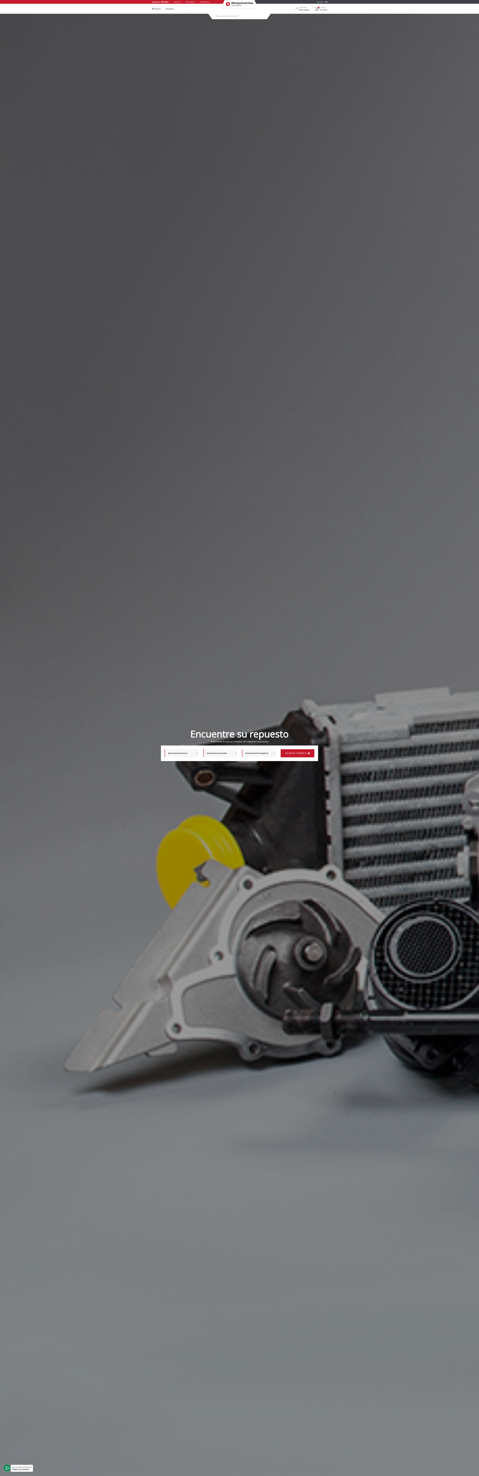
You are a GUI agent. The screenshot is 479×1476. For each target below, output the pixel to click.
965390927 (165, 2)
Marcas (158, 9)
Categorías (169, 9)
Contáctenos (205, 2)
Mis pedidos (190, 2)
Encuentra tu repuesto (296, 753)
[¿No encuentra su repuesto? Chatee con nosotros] (7, 1469)
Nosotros (177, 2)
